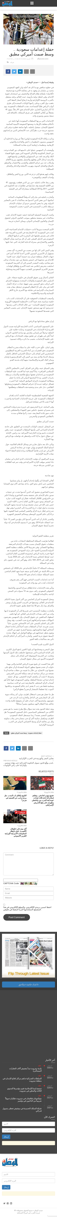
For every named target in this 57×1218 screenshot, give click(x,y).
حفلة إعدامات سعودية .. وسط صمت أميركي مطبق (26, 733)
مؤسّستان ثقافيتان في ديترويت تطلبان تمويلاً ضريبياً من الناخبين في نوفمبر (23, 1099)
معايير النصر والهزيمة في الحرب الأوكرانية (36, 758)
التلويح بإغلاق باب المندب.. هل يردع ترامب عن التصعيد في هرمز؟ (15, 797)
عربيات (12, 62)
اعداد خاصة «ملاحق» (28, 984)
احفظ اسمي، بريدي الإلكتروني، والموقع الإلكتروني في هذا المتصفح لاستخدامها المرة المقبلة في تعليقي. (27, 908)
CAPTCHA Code (11, 883)
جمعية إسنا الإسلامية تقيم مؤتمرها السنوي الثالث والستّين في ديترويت (24, 1089)
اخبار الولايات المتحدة (34, 1106)
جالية (39, 1066)
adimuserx (44, 59)
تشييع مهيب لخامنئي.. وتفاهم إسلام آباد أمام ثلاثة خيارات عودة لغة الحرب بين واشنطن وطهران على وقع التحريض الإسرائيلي (43, 800)
